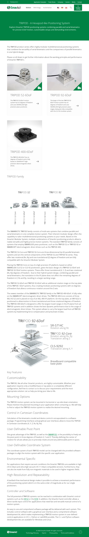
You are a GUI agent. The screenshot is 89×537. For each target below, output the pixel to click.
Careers (67, 2)
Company (60, 2)
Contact (79, 2)
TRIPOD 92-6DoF (64, 89)
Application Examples (40, 2)
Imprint (44, 533)
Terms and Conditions (67, 533)
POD (52, 434)
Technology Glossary (32, 533)
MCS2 (26, 499)
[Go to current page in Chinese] (66, 8)
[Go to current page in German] (62, 8)
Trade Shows (51, 2)
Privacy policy (53, 533)
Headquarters (14, 2)
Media (73, 2)
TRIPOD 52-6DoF (24, 89)
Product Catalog (78, 8)
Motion (28, 8)
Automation (47, 8)
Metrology (37, 8)
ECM (36, 499)
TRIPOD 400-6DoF (24, 145)
